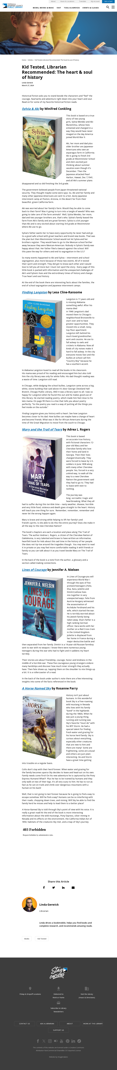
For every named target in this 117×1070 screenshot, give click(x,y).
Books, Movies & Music (43, 8)
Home (24, 60)
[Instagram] (50, 1041)
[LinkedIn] (73, 1041)
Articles (30, 60)
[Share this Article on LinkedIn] (63, 887)
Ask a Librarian (47, 1023)
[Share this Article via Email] (73, 887)
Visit (59, 8)
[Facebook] (38, 1041)
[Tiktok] (79, 1041)
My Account (95, 1)
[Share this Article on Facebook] (43, 887)
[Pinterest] (67, 1041)
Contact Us (24, 1023)
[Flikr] (55, 1041)
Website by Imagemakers (58, 1057)
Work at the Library (93, 1023)
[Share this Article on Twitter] (53, 887)
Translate (82, 1)
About (53, 1)
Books (26, 939)
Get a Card (108, 1)
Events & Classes (91, 8)
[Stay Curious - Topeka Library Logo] (58, 973)
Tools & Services (72, 8)
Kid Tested (41, 939)
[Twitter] (44, 1041)
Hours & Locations (67, 1)
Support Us (58, 1030)
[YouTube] (61, 1041)
